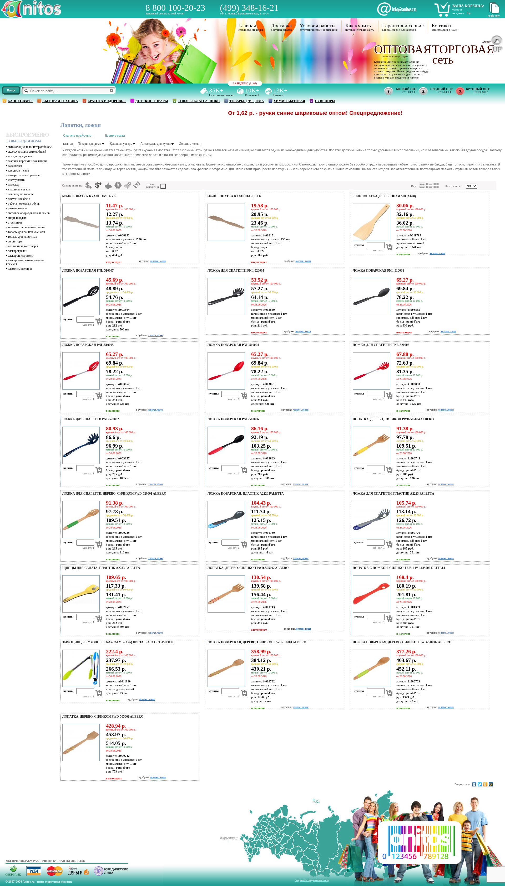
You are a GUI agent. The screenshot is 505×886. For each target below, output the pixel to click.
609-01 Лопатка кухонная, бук (234, 196)
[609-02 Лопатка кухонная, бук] (80, 240)
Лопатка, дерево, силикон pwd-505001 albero (102, 716)
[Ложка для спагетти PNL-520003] (370, 388)
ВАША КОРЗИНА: (468, 6)
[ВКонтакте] (474, 784)
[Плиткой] (422, 186)
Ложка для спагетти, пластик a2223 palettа (393, 493)
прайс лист (493, 15)
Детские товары (151, 101)
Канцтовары (20, 101)
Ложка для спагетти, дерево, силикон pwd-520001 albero (114, 493)
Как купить (358, 25)
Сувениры (325, 101)
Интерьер (13, 184)
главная (68, 144)
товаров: (457, 9)
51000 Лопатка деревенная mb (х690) (384, 196)
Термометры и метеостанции (26, 227)
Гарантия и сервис (403, 25)
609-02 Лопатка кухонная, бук (89, 196)
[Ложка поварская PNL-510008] (370, 314)
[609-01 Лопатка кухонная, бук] (225, 240)
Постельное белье (19, 199)
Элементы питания (20, 269)
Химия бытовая (289, 101)
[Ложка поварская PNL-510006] (225, 463)
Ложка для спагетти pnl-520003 (381, 345)
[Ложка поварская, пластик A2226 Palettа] (225, 537)
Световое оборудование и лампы (29, 213)
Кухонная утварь (19, 189)
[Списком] (429, 185)
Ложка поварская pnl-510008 (378, 270)
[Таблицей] (436, 185)
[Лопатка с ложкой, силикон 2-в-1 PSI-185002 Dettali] (370, 611)
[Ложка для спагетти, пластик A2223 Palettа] (370, 537)
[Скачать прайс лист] (493, 12)
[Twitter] (480, 784)
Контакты (442, 25)
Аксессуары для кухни (155, 144)
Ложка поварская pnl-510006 (233, 419)
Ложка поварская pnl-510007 (88, 270)
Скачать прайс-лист (78, 135)
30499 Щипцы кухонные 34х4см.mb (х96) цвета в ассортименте (118, 642)
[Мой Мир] (491, 784)
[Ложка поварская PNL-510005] (80, 388)
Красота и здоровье (107, 101)
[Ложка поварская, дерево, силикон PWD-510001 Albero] (225, 686)
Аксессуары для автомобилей (27, 151)
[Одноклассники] (485, 784)
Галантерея (15, 166)
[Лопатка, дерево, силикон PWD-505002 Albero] (225, 611)
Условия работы (317, 25)
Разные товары (17, 208)
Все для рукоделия (20, 156)
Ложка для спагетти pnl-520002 (90, 419)
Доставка (281, 25)
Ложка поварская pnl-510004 (233, 345)
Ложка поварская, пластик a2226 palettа (246, 493)
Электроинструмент (20, 255)
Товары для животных (22, 237)
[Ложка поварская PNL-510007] (80, 314)
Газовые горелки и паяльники (27, 161)
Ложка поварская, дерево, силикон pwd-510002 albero (402, 642)
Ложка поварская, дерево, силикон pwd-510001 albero (257, 642)
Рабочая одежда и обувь (23, 203)
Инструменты (16, 180)
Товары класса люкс (199, 101)
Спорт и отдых (17, 218)
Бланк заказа (115, 135)
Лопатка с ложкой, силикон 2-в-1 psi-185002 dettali (399, 568)
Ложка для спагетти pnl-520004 (236, 270)
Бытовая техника (60, 101)
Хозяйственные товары (23, 246)
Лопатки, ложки (189, 144)
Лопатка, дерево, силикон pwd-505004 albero (393, 419)
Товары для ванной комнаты (26, 232)
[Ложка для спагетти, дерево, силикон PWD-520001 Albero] (80, 537)
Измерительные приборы (24, 175)
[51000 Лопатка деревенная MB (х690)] (370, 240)
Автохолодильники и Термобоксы (30, 147)
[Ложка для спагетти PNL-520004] (225, 314)
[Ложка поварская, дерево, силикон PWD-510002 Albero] (370, 686)
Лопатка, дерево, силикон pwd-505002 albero (248, 568)
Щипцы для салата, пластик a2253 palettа (101, 568)
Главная (247, 25)
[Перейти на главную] (31, 16)
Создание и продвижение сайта (312, 880)
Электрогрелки (17, 251)
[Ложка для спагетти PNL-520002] (80, 463)
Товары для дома (246, 101)
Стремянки (15, 222)
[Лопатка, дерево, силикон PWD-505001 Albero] (80, 760)
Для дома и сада (18, 170)
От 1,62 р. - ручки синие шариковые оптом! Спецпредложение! (286, 113)
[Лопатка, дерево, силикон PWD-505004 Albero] (370, 463)
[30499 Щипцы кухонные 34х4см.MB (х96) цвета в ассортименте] (80, 686)
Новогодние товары (20, 194)
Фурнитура (15, 241)
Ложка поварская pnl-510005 (88, 345)
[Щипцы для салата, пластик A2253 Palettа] (80, 611)
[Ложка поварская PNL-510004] (225, 388)
